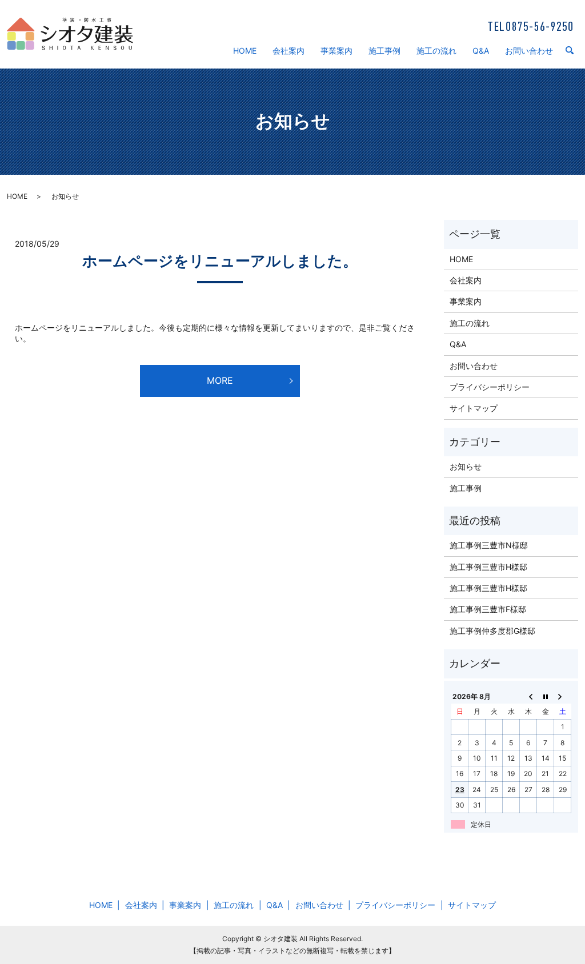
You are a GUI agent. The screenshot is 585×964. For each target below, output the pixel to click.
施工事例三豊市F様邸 (488, 609)
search (574, 51)
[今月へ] (545, 696)
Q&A (480, 50)
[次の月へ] (562, 696)
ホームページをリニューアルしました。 (220, 261)
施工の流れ (436, 50)
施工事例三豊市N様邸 (489, 545)
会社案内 (288, 50)
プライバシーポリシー (490, 387)
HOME (245, 50)
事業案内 (336, 50)
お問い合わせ (529, 50)
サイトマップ (474, 408)
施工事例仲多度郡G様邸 (492, 631)
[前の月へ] (528, 696)
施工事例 (384, 50)
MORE (220, 380)
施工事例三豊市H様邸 (488, 567)
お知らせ (466, 466)
